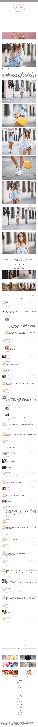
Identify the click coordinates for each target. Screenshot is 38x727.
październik (19, 698)
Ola (7, 440)
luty (19, 710)
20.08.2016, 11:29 (33, 423)
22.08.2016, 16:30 (33, 588)
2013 (19, 717)
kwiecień (18, 707)
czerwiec (19, 704)
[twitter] (22, 645)
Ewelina (7, 395)
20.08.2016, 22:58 (33, 500)
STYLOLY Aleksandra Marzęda (14, 318)
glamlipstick (8, 309)
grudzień (18, 695)
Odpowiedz (8, 306)
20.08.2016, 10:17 (33, 369)
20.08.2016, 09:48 (33, 339)
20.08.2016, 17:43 (33, 494)
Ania (7, 466)
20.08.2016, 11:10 (33, 389)
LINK (30, 205)
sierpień (18, 701)
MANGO (13, 259)
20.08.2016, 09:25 (33, 301)
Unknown (8, 361)
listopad (18, 696)
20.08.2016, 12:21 (33, 466)
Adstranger (8, 579)
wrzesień (18, 699)
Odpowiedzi (8, 316)
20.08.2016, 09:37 (33, 310)
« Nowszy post (6, 295)
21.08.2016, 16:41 (33, 526)
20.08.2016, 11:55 (33, 440)
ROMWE (10, 258)
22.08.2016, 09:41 (32, 407)
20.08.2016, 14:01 (33, 487)
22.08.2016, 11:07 (33, 569)
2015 (19, 714)
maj (18, 706)
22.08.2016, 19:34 (33, 596)
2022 (19, 684)
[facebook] (13, 645)
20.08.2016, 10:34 (33, 375)
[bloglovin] (18, 645)
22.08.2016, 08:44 (33, 560)
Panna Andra (8, 537)
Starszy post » (32, 295)
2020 (19, 687)
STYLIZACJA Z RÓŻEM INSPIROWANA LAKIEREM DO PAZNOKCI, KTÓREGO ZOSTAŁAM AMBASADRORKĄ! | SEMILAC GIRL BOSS (27, 669)
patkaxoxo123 (8, 375)
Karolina (7, 355)
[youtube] (24, 645)
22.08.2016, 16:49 (32, 331)
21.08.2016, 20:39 (33, 544)
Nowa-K (7, 301)
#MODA (17, 266)
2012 (19, 719)
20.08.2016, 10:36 (33, 382)
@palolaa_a (8, 432)
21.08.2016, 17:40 (33, 538)
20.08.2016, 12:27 (33, 472)
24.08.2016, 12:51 (33, 617)
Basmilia (7, 459)
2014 (19, 715)
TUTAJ (16, 258)
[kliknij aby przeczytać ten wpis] (10, 657)
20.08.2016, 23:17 (33, 506)
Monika (7, 610)
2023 (19, 682)
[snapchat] (20, 645)
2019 (19, 688)
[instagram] (15, 645)
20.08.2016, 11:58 (33, 452)
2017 (19, 692)
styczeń (18, 712)
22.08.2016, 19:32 (32, 413)
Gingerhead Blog (9, 452)
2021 (19, 685)
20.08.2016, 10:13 (33, 355)
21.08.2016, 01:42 (33, 519)
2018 (19, 690)
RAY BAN (29, 259)
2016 (19, 693)
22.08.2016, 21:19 (33, 611)
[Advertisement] (19, 24)
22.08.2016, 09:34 (32, 318)
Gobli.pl (7, 560)
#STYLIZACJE (20, 266)
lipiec (19, 702)
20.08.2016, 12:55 (33, 481)
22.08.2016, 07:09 (33, 552)
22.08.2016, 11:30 (33, 580)
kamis (7, 595)
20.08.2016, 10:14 (33, 361)
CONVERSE (24, 260)
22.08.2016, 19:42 (33, 604)
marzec (18, 709)
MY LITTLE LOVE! (27, 676)
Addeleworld (8, 500)
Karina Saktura (8, 487)
